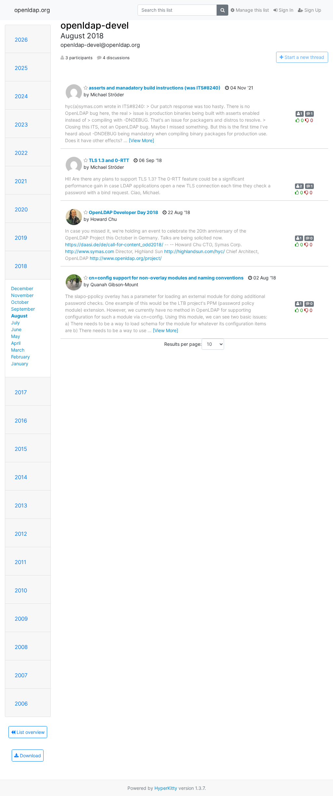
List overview (30, 732)
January (19, 363)
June (16, 329)
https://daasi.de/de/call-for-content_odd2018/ (114, 244)
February (20, 356)
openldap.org (32, 10)
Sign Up (312, 10)
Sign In (285, 10)
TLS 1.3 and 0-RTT (108, 160)
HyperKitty (165, 788)
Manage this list (251, 10)
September (23, 309)
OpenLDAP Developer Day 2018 (123, 212)
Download (30, 755)
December (22, 288)
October (20, 302)
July (15, 322)
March (17, 350)
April (15, 343)
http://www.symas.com (89, 251)
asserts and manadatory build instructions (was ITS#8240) (154, 87)
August (19, 315)
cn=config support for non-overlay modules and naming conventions (166, 277)
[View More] (141, 140)
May (15, 336)
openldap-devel (94, 25)
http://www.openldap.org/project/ (126, 258)
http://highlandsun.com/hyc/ (194, 251)
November (22, 295)
